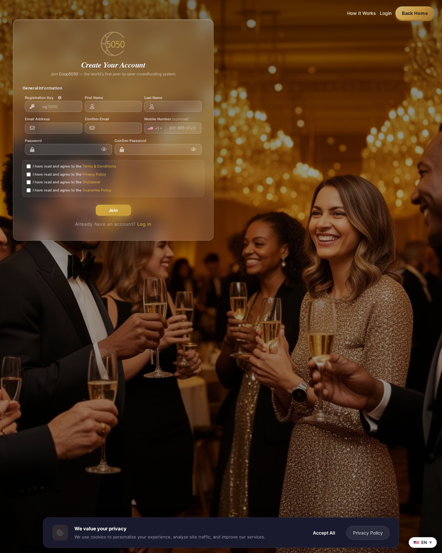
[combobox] (154, 128)
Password (33, 140)
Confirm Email (97, 119)
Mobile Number (166, 119)
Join (113, 210)
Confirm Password (130, 140)
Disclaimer (91, 182)
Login (386, 13)
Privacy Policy (94, 174)
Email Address (37, 119)
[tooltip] (59, 98)
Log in (144, 224)
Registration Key (43, 97)
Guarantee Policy (97, 190)
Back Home (415, 13)
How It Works (361, 13)
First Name (94, 97)
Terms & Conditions (99, 166)
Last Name (153, 97)
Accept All (324, 533)
